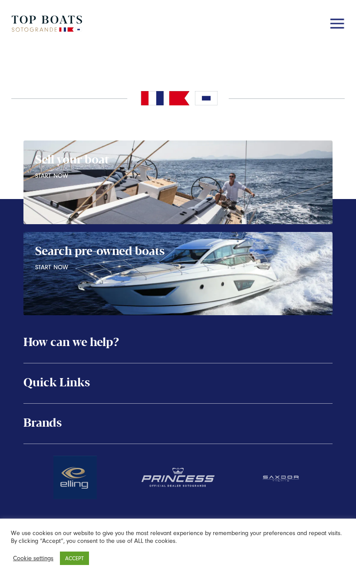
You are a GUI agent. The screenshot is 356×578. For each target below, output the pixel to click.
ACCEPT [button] (74, 558)
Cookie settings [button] (33, 558)
